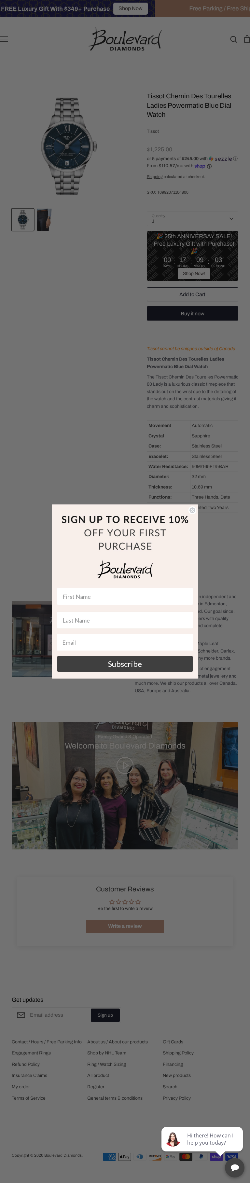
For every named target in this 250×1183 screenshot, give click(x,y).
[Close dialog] (192, 510)
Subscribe (125, 663)
